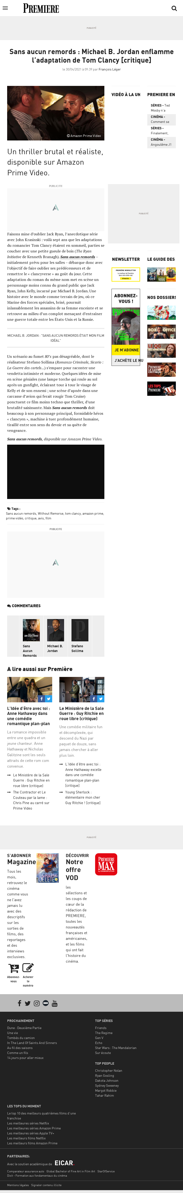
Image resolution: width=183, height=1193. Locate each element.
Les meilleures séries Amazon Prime (34, 1128)
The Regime (103, 1033)
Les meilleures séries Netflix (28, 1123)
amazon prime (92, 513)
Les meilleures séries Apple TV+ (30, 1133)
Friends (101, 1028)
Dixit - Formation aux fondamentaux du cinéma (37, 1175)
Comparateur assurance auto (25, 1171)
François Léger (110, 69)
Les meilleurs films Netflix (26, 1138)
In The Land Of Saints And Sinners (32, 1043)
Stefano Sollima (77, 648)
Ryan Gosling (104, 1075)
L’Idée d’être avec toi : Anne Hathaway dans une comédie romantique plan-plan (28, 716)
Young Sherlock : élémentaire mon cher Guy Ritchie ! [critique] (83, 797)
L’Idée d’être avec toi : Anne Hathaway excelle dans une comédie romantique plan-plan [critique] (83, 775)
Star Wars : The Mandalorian (116, 1048)
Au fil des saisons (20, 1048)
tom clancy (73, 513)
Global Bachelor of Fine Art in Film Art (70, 1171)
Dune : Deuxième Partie (24, 1028)
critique (30, 518)
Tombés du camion (21, 1038)
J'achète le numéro (127, 360)
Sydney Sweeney (107, 1085)
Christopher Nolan (108, 1070)
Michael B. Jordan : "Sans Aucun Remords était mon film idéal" (55, 337)
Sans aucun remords (21, 513)
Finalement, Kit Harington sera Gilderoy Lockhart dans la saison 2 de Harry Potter (161, 131)
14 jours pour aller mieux (25, 1058)
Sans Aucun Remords (30, 650)
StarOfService (106, 1171)
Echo (98, 1043)
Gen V (99, 1038)
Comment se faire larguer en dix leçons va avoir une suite (160, 120)
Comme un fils (17, 1053)
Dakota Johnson (106, 1080)
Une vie (12, 1033)
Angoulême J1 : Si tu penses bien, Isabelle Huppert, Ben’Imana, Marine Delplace (161, 142)
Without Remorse (50, 513)
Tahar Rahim (104, 1095)
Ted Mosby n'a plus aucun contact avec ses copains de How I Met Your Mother (161, 108)
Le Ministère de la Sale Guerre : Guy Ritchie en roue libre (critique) (31, 780)
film (48, 518)
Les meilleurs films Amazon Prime (32, 1143)
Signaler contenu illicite (46, 1185)
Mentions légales (18, 1185)
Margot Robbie (106, 1090)
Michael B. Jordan (55, 648)
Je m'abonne (127, 350)
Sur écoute (103, 1053)
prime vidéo (14, 518)
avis (41, 518)
